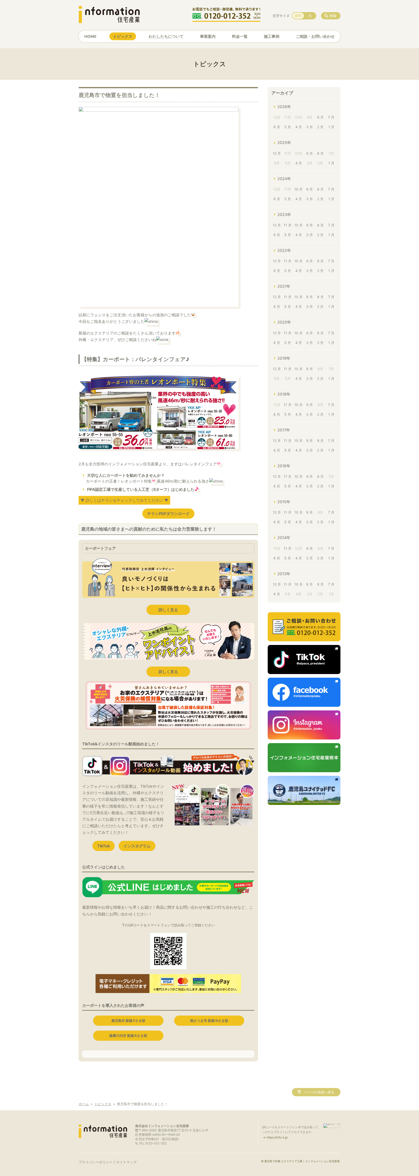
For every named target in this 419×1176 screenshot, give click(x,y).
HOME (90, 36)
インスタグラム (137, 845)
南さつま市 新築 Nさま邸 (209, 1020)
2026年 (284, 106)
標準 (298, 16)
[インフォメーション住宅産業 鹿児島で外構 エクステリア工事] (109, 14)
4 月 (298, 127)
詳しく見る (168, 609)
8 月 (320, 117)
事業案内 (208, 36)
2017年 (283, 430)
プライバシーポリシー (96, 1162)
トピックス (122, 36)
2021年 (283, 286)
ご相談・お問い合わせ (315, 36)
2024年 (284, 178)
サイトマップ (126, 1162)
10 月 (298, 189)
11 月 (287, 225)
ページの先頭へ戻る (319, 1092)
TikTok (103, 845)
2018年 (283, 394)
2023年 (284, 214)
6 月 (277, 127)
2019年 (283, 358)
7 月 (331, 117)
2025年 (284, 142)
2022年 (284, 250)
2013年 (283, 573)
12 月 (277, 153)
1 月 (331, 127)
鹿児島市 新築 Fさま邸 (128, 1020)
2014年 (283, 537)
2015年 (283, 501)
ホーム (84, 1104)
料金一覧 (240, 36)
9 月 (309, 153)
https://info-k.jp (277, 1137)
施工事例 (271, 36)
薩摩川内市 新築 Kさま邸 (128, 1035)
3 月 (309, 127)
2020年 (284, 322)
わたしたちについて (166, 36)
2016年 (283, 465)
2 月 (320, 127)
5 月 (287, 127)
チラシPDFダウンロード (168, 513)
